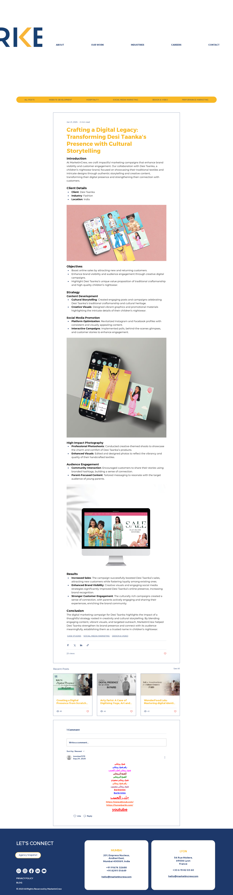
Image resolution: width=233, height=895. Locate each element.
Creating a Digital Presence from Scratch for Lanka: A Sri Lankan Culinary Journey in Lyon (71, 701)
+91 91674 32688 (116, 867)
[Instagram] (25, 871)
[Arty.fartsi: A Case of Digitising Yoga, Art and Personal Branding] (116, 685)
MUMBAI (116, 850)
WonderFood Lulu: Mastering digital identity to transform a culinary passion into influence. (160, 701)
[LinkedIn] (37, 871)
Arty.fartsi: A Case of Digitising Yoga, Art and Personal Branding (115, 701)
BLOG (19, 882)
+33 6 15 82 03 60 (183, 870)
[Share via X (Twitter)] (74, 645)
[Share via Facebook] (68, 645)
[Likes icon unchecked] (75, 816)
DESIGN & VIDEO (120, 636)
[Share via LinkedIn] (81, 645)
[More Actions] (164, 757)
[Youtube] (44, 871)
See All (177, 668)
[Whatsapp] (18, 871)
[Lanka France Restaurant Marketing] (72, 685)
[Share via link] (87, 645)
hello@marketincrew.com (116, 876)
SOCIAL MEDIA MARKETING (96, 636)
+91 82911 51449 (116, 870)
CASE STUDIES (74, 636)
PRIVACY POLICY (24, 878)
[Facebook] (31, 871)
